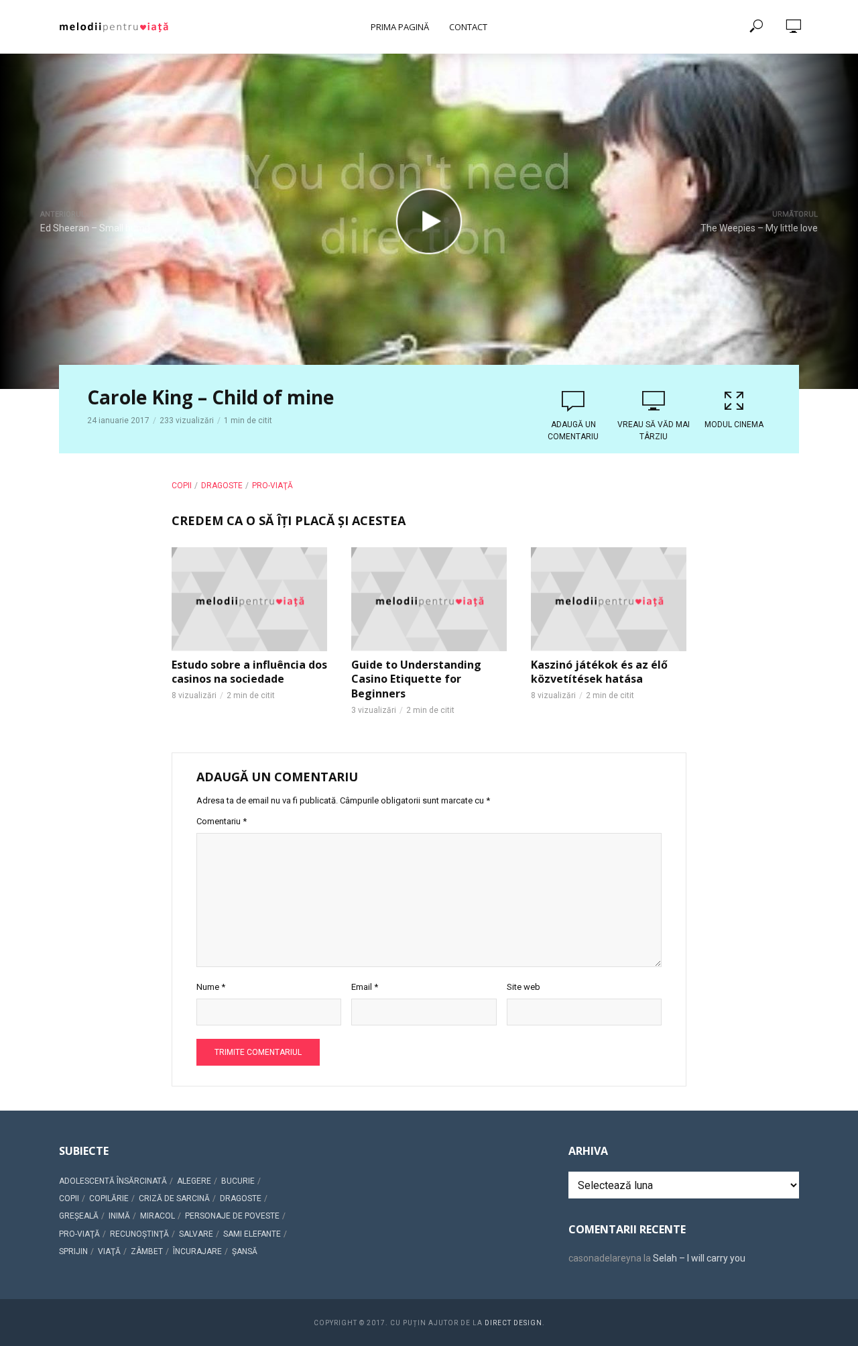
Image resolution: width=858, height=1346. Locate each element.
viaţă (109, 1251)
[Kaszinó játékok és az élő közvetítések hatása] (608, 599)
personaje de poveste (232, 1216)
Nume (210, 987)
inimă (119, 1216)
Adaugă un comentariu (573, 430)
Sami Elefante (252, 1234)
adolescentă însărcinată (113, 1181)
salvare (196, 1234)
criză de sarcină (174, 1198)
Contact (468, 27)
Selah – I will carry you (699, 1258)
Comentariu (221, 821)
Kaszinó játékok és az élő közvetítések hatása (599, 672)
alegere (194, 1181)
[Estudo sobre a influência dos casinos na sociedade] (249, 599)
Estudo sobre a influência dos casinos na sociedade (249, 672)
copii (182, 485)
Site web (523, 987)
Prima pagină (400, 27)
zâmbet (147, 1251)
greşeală (79, 1216)
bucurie (238, 1181)
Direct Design (513, 1323)
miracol (157, 1216)
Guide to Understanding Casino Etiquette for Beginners (416, 679)
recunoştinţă (139, 1234)
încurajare (197, 1251)
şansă (244, 1251)
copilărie (109, 1198)
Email (364, 987)
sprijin (73, 1251)
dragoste (222, 485)
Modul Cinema (733, 424)
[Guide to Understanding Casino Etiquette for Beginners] (429, 599)
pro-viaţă (272, 485)
